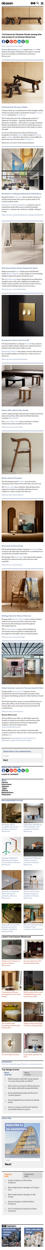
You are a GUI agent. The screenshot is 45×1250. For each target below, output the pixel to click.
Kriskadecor (18, 197)
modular (9, 137)
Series (5, 782)
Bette (17, 271)
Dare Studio (13, 418)
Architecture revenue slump (9, 1232)
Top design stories (10, 1070)
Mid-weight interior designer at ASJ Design (21, 1195)
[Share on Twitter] (8, 42)
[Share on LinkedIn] (19, 42)
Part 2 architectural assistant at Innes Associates (22, 1210)
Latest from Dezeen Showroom (16, 937)
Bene (3, 698)
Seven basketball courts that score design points (23, 1101)
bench (21, 49)
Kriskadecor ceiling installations (14, 205)
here (9, 735)
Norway (38, 135)
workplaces (28, 139)
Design (28, 740)
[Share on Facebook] (4, 42)
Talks (4, 788)
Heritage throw (11, 629)
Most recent (27, 1074)
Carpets (13, 740)
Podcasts (6, 795)
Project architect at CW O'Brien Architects (20, 1181)
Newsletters (7, 792)
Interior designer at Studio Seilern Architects (21, 1202)
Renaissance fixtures (9, 351)
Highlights (11, 1226)
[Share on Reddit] (15, 42)
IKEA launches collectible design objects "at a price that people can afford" (23, 1080)
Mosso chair (9, 487)
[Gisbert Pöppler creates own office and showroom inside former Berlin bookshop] (34, 3)
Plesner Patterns (19, 619)
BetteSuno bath (11, 279)
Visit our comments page (11, 1064)
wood (35, 49)
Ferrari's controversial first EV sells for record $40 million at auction (23, 1108)
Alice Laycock (7, 46)
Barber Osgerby (13, 273)
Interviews (6, 784)
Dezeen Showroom (18, 738)
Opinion (5, 786)
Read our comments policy (32, 1064)
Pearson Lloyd (18, 691)
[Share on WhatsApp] (27, 41)
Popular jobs (8, 1175)
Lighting (5, 740)
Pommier (21, 481)
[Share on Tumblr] (23, 42)
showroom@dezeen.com (11, 727)
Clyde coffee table (12, 421)
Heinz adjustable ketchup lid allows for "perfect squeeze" (23, 1094)
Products (20, 740)
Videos (5, 790)
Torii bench (21, 115)
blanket (20, 135)
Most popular (8, 1074)
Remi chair (19, 557)
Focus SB (28, 344)
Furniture (31, 738)
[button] (37, 3)
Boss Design (34, 549)
